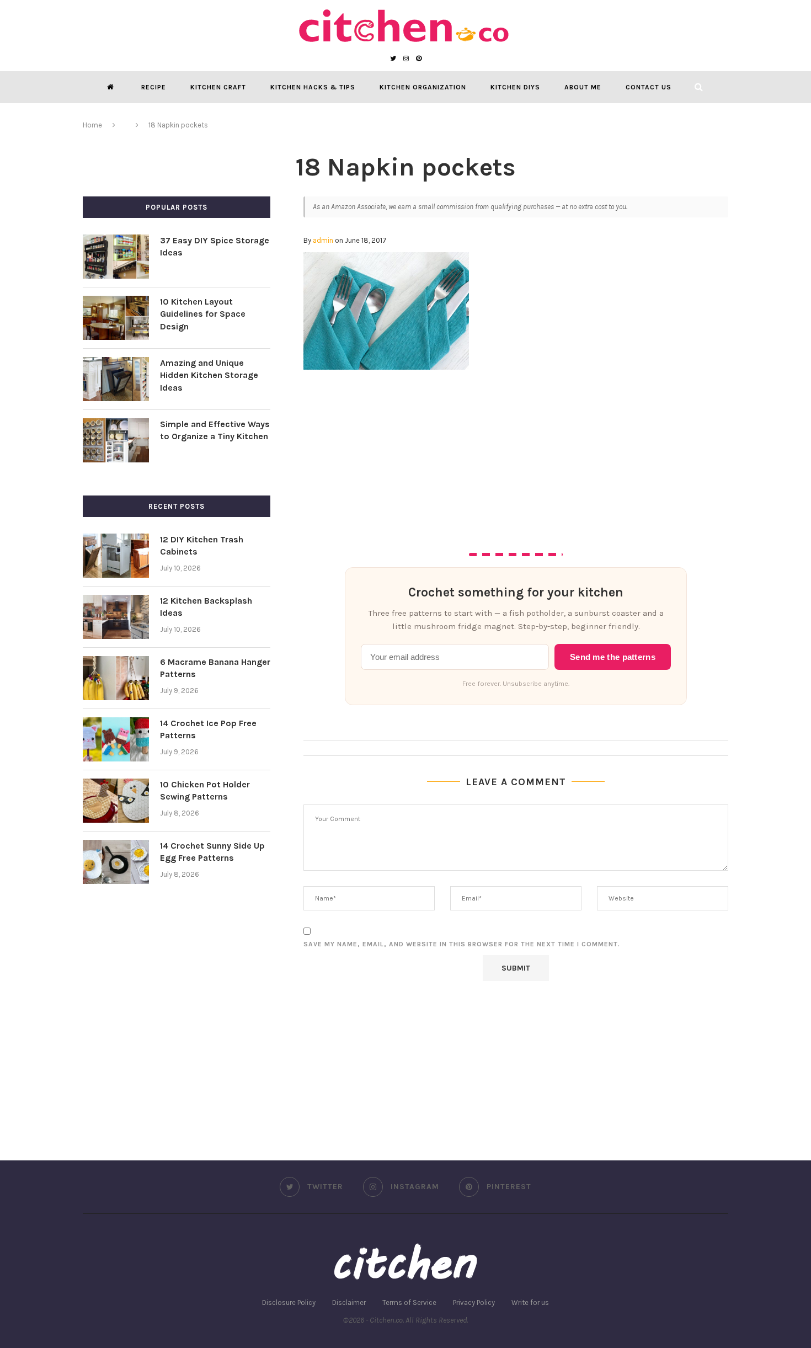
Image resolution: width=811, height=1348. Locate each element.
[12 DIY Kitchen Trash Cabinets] (116, 556)
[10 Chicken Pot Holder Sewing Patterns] (116, 801)
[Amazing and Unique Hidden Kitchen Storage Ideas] (116, 379)
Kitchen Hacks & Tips (312, 87)
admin (323, 240)
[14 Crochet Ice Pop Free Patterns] (116, 739)
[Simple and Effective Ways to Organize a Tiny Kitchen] (116, 440)
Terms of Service (409, 1302)
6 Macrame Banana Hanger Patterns (215, 668)
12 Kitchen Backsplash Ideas (206, 606)
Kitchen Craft (218, 87)
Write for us (530, 1302)
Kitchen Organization (423, 87)
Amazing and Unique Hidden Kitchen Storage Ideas (209, 375)
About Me (582, 87)
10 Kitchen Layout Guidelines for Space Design (203, 314)
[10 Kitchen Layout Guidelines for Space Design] (116, 318)
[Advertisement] (515, 452)
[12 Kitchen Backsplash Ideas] (116, 617)
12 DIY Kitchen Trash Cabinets (201, 545)
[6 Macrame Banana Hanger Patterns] (116, 678)
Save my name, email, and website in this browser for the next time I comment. (461, 944)
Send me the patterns (612, 657)
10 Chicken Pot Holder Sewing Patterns (205, 790)
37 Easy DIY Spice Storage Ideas (214, 246)
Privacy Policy (474, 1302)
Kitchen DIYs (515, 87)
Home (92, 125)
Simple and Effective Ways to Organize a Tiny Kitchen (215, 430)
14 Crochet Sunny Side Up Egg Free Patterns (212, 851)
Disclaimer (349, 1302)
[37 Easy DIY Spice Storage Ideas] (116, 257)
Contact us (648, 87)
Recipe (153, 87)
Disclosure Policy (289, 1302)
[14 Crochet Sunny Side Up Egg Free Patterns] (116, 862)
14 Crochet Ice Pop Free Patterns (208, 729)
